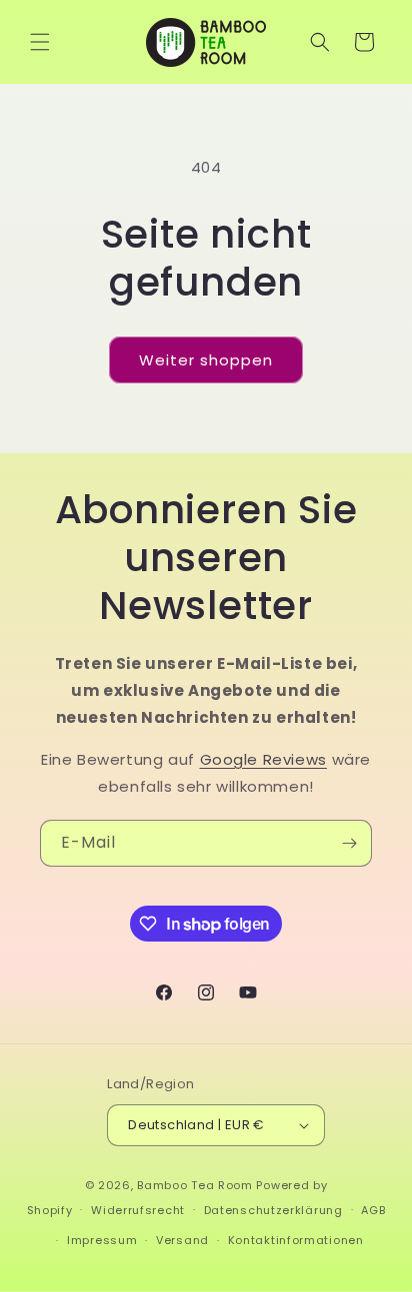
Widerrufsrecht (138, 1210)
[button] (40, 42)
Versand (182, 1240)
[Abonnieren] (349, 843)
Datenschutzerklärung (273, 1210)
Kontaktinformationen (296, 1240)
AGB (373, 1210)
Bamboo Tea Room (195, 1185)
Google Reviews (263, 759)
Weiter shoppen (206, 359)
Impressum (102, 1240)
